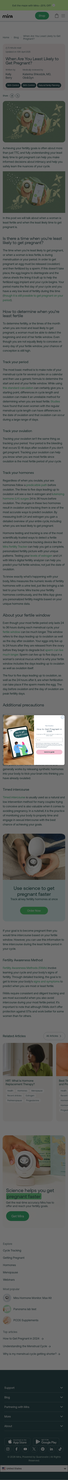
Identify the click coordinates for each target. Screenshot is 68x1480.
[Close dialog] (62, 717)
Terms (45, 747)
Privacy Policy (41, 747)
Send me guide (49, 752)
